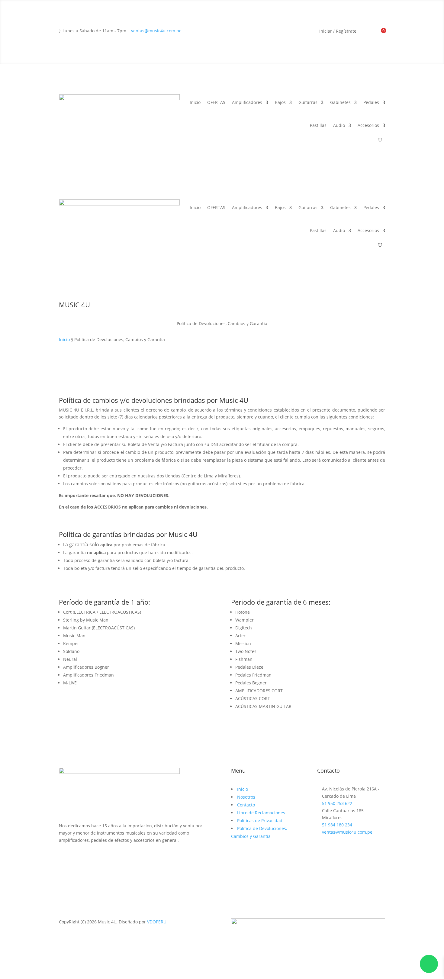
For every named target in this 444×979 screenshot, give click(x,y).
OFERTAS (216, 102)
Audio (339, 125)
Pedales (371, 102)
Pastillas (318, 125)
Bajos (280, 102)
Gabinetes (340, 102)
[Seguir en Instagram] (76, 857)
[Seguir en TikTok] (88, 857)
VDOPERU (156, 922)
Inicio (195, 102)
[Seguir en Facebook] (64, 857)
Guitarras (307, 102)
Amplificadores (247, 102)
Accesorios (368, 125)
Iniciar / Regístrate (337, 31)
